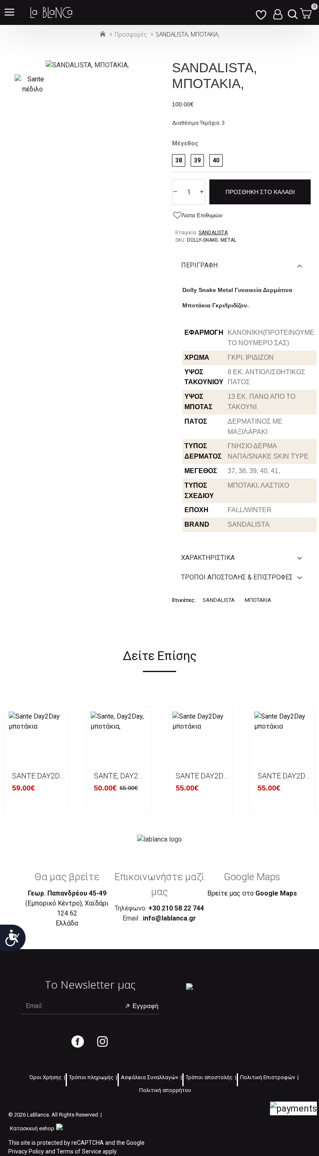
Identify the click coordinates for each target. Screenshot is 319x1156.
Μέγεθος (185, 143)
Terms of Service (78, 1151)
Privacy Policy (26, 1151)
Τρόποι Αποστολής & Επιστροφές (237, 577)
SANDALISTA (219, 600)
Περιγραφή (199, 265)
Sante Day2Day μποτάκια (38, 775)
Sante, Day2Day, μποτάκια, (120, 775)
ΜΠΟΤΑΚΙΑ (258, 600)
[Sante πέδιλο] (32, 84)
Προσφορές (131, 34)
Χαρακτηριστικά (208, 558)
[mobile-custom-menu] (261, 12)
